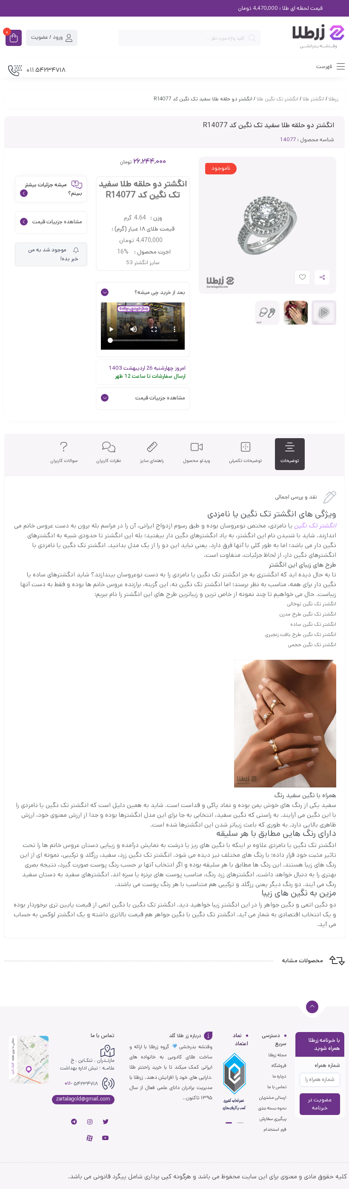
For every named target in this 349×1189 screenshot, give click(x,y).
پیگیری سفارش (273, 1118)
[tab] (289, 454)
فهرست (324, 67)
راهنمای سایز (152, 461)
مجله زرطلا (277, 1055)
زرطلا (333, 99)
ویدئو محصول (196, 461)
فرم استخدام (274, 1129)
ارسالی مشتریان (272, 1097)
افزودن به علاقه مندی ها (294, 279)
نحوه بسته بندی (272, 1108)
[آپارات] (90, 1138)
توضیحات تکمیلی (245, 461)
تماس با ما (276, 1087)
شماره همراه (327, 1065)
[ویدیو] (324, 312)
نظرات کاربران (108, 461)
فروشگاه (279, 1065)
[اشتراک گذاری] (322, 277)
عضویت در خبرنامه (320, 1104)
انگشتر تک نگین (315, 525)
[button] (240, 1122)
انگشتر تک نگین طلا (277, 99)
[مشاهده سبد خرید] (13, 38)
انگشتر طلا (313, 99)
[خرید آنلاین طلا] (307, 38)
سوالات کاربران (63, 461)
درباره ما (279, 1076)
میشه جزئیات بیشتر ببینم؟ (53, 189)
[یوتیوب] (105, 1138)
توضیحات (289, 461)
